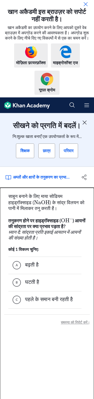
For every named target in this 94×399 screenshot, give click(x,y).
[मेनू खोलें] (87, 105)
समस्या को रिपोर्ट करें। (75, 322)
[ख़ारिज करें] (85, 4)
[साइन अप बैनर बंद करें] (84, 122)
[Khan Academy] (25, 105)
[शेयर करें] (84, 177)
